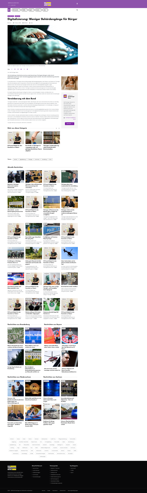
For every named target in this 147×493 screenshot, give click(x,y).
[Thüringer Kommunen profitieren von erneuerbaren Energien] (51, 202)
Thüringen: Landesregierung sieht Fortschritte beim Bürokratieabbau (51, 147)
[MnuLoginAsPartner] (77, 3)
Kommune (37, 159)
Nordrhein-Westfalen (23, 441)
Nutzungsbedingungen (73, 490)
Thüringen (30, 159)
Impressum (55, 490)
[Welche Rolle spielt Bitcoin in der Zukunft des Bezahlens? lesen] (33, 388)
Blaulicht (46, 381)
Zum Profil (68, 123)
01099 (75, 450)
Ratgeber (28, 381)
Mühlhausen (25, 447)
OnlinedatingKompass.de (56, 483)
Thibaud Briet (26, 444)
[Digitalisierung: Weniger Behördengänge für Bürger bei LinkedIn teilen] (18, 69)
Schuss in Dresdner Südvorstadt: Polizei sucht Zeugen (49, 400)
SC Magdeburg (48, 441)
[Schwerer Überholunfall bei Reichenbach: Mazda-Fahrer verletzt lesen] (69, 411)
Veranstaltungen (37, 476)
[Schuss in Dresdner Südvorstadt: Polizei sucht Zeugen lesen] (51, 388)
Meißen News (47, 404)
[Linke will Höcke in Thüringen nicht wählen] (33, 176)
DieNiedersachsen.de (55, 474)
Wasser (69, 450)
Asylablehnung (13, 444)
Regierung (14, 441)
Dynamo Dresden (64, 447)
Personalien (56, 441)
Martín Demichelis (36, 444)
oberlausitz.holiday (55, 481)
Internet (15, 159)
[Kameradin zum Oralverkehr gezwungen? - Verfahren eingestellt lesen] (16, 412)
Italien (63, 441)
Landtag (12, 447)
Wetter (27, 248)
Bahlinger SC (60, 444)
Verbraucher (38, 450)
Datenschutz (63, 490)
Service (43, 490)
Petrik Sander (51, 453)
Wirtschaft (15, 10)
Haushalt (68, 444)
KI (58, 381)
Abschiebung (71, 441)
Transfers (55, 447)
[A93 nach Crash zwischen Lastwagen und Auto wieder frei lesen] (52, 358)
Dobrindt (45, 444)
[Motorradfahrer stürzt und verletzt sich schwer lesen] (33, 335)
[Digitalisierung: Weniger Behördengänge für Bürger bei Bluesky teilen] (21, 69)
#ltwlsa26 (70, 453)
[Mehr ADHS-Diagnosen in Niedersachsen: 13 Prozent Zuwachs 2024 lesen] (33, 412)
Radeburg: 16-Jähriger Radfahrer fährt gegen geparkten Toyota (49, 423)
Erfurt (10, 22)
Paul (31, 447)
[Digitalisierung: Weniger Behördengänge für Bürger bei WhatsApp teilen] (12, 69)
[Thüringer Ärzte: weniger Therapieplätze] (51, 278)
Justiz (45, 224)
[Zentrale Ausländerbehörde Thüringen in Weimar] (69, 202)
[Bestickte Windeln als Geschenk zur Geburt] (51, 176)
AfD (19, 444)
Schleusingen (43, 456)
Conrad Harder (55, 450)
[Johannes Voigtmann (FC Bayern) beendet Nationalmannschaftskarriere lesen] (70, 358)
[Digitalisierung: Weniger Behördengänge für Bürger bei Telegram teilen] (27, 69)
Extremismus (15, 453)
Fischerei (36, 439)
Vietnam (12, 439)
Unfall (63, 248)
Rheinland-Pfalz (24, 450)
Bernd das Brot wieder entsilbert (69, 286)
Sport (30, 10)
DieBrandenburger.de (56, 476)
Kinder (24, 439)
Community (35, 474)
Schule (18, 439)
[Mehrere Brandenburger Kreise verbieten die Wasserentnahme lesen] (16, 335)
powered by (11, 5)
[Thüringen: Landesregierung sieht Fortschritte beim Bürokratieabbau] (51, 137)
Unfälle (31, 453)
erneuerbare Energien (40, 453)
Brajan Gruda (34, 441)
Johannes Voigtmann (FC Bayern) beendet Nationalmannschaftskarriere (69, 370)
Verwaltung (44, 159)
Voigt (18, 447)
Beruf (9, 196)
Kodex (48, 490)
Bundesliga (52, 444)
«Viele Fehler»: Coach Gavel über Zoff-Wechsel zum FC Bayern (69, 347)
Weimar (62, 450)
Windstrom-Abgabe (13, 450)
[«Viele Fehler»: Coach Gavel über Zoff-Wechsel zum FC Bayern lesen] (70, 335)
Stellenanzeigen (36, 472)
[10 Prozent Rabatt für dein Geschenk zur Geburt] (16, 137)
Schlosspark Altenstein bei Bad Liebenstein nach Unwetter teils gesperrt (33, 263)
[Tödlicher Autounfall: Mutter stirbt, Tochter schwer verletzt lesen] (52, 335)
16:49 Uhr (26, 22)
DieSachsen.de (54, 470)
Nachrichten (10, 16)
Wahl (32, 450)
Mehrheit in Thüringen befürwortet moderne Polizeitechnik (13, 186)
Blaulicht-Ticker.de (55, 468)
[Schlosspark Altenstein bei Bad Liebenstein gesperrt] (33, 253)
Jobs (44, 10)
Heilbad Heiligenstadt (45, 447)
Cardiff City (53, 439)
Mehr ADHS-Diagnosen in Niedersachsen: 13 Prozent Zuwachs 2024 (31, 424)
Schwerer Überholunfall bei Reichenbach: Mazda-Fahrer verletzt (68, 423)
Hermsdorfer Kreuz (61, 453)
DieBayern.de (54, 472)
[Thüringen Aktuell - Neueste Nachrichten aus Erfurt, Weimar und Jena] (47, 4)
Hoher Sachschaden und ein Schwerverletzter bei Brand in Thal (68, 263)
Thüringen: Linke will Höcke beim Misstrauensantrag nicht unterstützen (33, 186)
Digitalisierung (23, 159)
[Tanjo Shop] (69, 83)
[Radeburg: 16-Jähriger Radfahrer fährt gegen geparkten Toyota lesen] (51, 411)
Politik (23, 10)
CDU (41, 441)
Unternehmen (36, 470)
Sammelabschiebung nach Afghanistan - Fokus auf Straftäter (67, 400)
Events (37, 10)
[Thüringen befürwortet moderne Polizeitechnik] (16, 176)
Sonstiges (17, 16)
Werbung (10, 132)
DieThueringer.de (55, 479)
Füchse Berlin (72, 439)
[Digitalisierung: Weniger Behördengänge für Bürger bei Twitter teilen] (24, 69)
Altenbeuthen (44, 439)
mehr (19, 192)
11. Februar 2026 (17, 22)
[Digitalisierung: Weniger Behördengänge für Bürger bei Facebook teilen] (15, 69)
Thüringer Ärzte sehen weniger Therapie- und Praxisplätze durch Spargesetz (51, 288)
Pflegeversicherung (63, 439)
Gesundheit (46, 273)
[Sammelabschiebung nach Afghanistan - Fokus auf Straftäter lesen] (69, 388)
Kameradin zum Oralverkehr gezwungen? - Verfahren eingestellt (15, 424)
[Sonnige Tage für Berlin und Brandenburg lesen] (16, 357)
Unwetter (46, 450)
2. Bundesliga (24, 453)
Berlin (36, 447)
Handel (74, 444)
